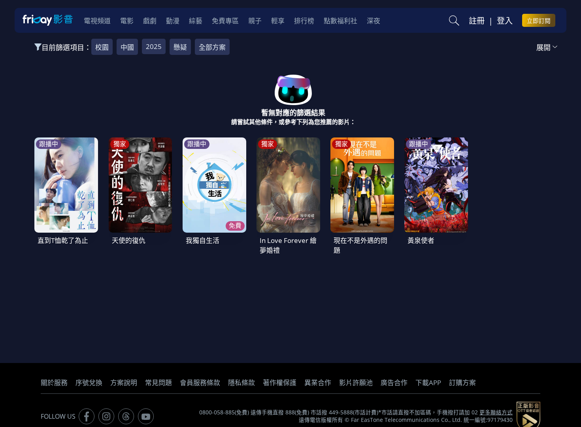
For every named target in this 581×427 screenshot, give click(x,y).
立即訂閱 (539, 20)
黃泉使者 (420, 240)
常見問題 (158, 382)
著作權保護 (279, 382)
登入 (505, 20)
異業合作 (317, 382)
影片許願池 (356, 382)
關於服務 (54, 382)
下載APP (428, 382)
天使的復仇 (128, 240)
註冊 (477, 20)
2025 (154, 46)
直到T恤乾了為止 (63, 240)
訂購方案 (462, 382)
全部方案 (212, 47)
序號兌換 (88, 382)
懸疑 (180, 47)
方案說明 (123, 382)
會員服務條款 (200, 382)
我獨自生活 (202, 240)
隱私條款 (241, 382)
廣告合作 (394, 382)
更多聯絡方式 (496, 412)
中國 (127, 47)
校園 (102, 47)
